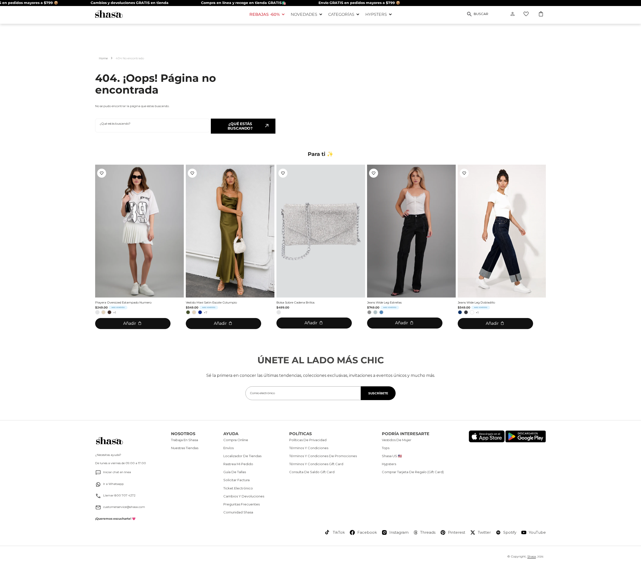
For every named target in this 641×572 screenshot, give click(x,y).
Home (103, 58)
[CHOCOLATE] (109, 312)
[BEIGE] (103, 312)
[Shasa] (168, 14)
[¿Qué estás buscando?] (469, 14)
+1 (114, 312)
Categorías (341, 14)
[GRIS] (369, 312)
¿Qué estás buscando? (240, 126)
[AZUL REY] (200, 312)
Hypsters (376, 14)
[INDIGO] (460, 312)
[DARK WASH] (466, 312)
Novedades (304, 14)
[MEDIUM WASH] (381, 312)
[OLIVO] (188, 312)
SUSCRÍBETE (378, 393)
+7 (205, 312)
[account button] (513, 14)
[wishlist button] (526, 14)
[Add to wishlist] (101, 173)
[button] (541, 14)
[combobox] (152, 125)
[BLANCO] (472, 312)
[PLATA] (97, 312)
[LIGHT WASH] (375, 312)
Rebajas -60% (264, 14)
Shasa (531, 556)
